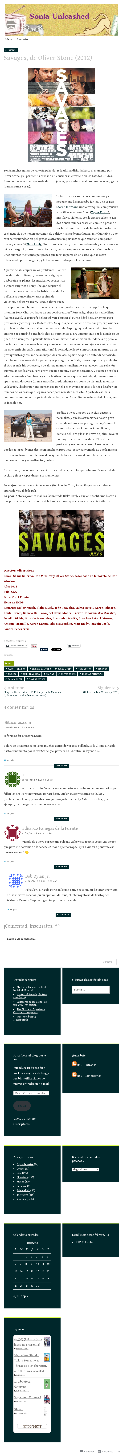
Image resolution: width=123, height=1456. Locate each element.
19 (48, 1271)
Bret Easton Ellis (21, 1413)
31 (37, 1285)
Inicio (8, 39)
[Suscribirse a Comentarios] (74, 1076)
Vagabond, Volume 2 (27, 1397)
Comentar (108, 961)
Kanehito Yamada (22, 1349)
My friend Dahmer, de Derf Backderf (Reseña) (29, 989)
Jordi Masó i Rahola (22, 1391)
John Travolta (31, 674)
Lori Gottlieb (20, 1375)
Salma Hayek (15, 679)
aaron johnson (16, 669)
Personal (22, 1186)
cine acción (84, 669)
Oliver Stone (68, 674)
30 (32, 1285)
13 (16, 1271)
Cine (10, 664)
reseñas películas (92, 674)
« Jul (16, 1296)
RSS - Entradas (86, 1065)
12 (48, 1264)
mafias (50, 674)
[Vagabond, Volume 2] (47, 1403)
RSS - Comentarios (89, 1076)
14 (21, 1271)
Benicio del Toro (41, 669)
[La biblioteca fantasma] (47, 1388)
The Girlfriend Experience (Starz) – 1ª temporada (29, 1011)
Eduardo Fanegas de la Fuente (50, 828)
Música (20, 1181)
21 (21, 1278)
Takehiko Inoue (21, 1401)
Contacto (22, 39)
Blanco (18, 1409)
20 (16, 1278)
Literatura (22, 1177)
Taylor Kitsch (99, 212)
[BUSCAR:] (91, 990)
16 (32, 1271)
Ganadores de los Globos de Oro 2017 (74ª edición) (30, 1003)
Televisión (22, 1194)
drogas (12, 674)
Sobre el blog (24, 1190)
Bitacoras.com (17, 722)
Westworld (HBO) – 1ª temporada (25, 1018)
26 (48, 1278)
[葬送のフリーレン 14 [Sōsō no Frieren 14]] (47, 1345)
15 (26, 1271)
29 (26, 1285)
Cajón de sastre (25, 1164)
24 (37, 1278)
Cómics (21, 1168)
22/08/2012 (10, 50)
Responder (61, 766)
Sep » (24, 1296)
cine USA (102, 669)
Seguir (22, 1105)
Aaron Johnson (67, 207)
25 (42, 1278)
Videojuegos (23, 1199)
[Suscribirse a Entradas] (74, 1065)
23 (32, 1278)
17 (37, 1271)
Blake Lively (33, 244)
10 (37, 1264)
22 (26, 1278)
